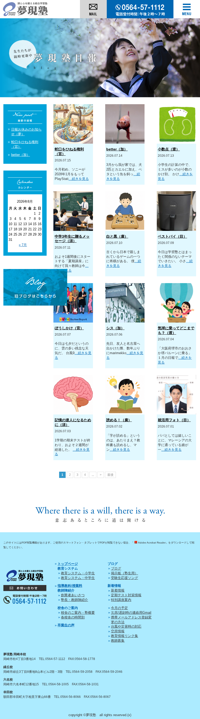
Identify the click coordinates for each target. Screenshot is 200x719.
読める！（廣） (119, 420)
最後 (110, 475)
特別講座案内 (121, 600)
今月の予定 (119, 608)
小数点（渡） (169, 149)
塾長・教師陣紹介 (74, 600)
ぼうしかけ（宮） (69, 328)
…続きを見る (78, 179)
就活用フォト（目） (174, 420)
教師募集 (117, 640)
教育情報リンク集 (124, 636)
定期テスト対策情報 (126, 595)
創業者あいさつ (73, 595)
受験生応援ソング (124, 578)
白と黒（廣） (117, 236)
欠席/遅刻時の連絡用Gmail (131, 613)
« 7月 (23, 245)
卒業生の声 (66, 625)
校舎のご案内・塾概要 (78, 613)
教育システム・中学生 (78, 578)
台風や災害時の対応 (126, 626)
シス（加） (115, 328)
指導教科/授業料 (70, 586)
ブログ (116, 568)
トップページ (68, 564)
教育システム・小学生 (78, 573)
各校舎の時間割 (73, 617)
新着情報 (117, 590)
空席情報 (117, 631)
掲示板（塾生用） (124, 573)
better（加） (117, 149)
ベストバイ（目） (172, 236)
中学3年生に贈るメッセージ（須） (72, 238)
